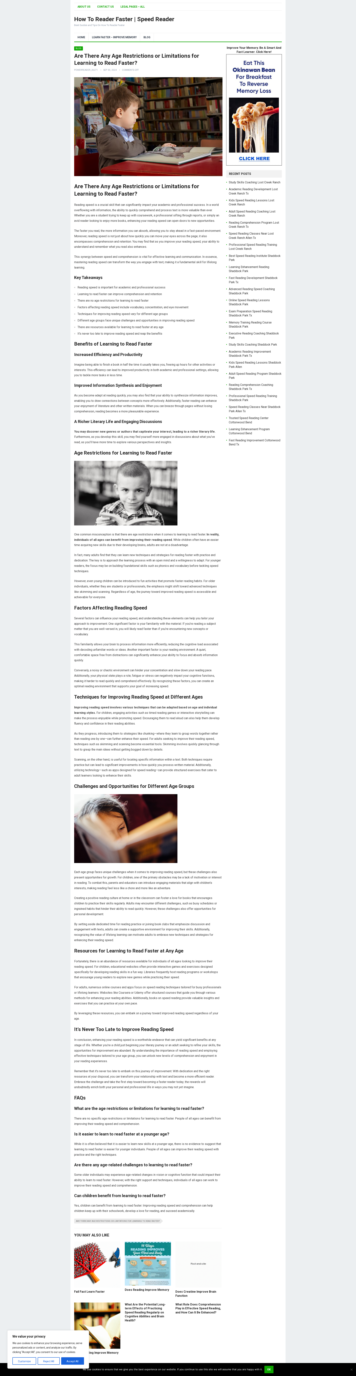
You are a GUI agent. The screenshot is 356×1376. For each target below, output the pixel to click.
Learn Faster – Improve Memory (114, 37)
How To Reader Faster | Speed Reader (124, 19)
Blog (147, 37)
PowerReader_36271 (86, 70)
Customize (24, 1361)
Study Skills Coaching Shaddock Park (253, 344)
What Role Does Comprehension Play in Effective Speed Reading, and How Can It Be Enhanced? (198, 1308)
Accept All (72, 1361)
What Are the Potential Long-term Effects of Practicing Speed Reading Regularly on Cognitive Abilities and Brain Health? (145, 1312)
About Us (84, 6)
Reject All (48, 1361)
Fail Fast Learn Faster (89, 1291)
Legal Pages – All (133, 6)
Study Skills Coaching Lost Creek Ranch (254, 182)
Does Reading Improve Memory (147, 1290)
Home (81, 37)
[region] (48, 1349)
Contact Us (105, 6)
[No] (351, 1369)
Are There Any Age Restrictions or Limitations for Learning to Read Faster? (118, 1221)
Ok (269, 1369)
